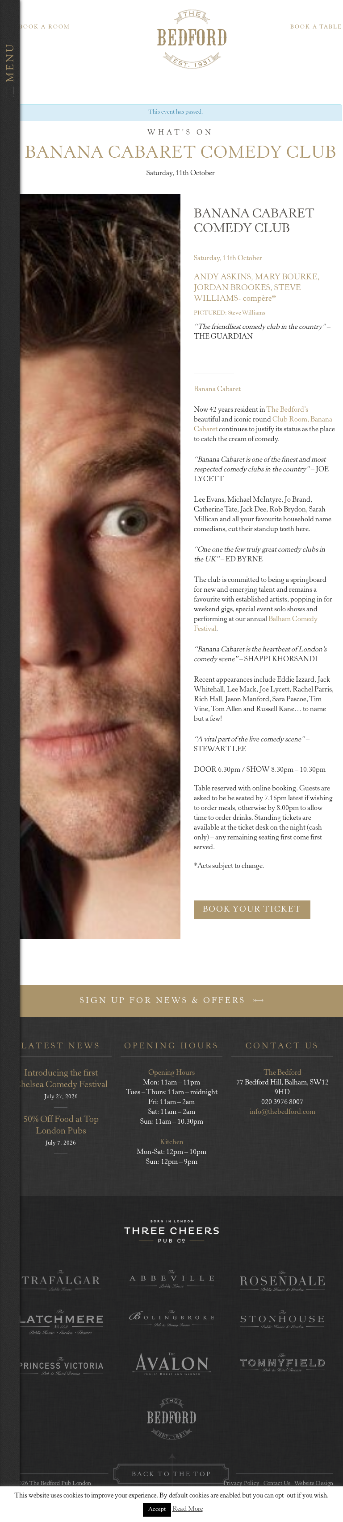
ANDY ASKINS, (223, 278)
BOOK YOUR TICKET (252, 910)
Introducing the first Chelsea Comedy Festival (61, 1079)
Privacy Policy (241, 1484)
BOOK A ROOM (44, 27)
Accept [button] (157, 1510)
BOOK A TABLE (316, 27)
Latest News (60, 1047)
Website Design (313, 1484)
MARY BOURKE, (287, 278)
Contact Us (277, 1484)
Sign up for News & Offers (164, 1001)
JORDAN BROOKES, (233, 288)
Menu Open (10, 761)
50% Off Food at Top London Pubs (61, 1125)
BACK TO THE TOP (171, 1475)
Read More (187, 1509)
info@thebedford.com (282, 1112)
